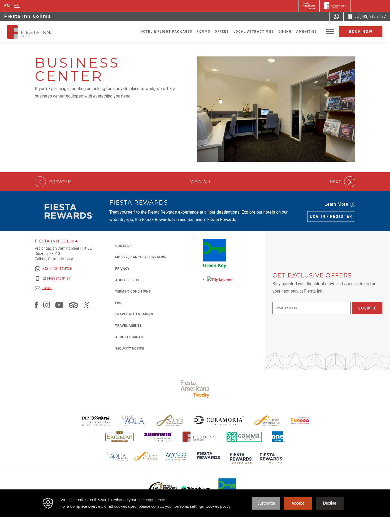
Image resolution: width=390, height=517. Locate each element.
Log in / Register (331, 216)
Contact (123, 246)
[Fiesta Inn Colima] (48, 31)
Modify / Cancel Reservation (141, 257)
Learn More (336, 204)
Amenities (306, 31)
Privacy (122, 269)
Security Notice (129, 348)
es (17, 5)
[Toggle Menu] (330, 31)
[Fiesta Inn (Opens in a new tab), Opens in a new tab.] (308, 6)
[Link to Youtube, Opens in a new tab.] (59, 304)
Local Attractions (253, 31)
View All (200, 182)
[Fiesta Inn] (335, 6)
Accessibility (127, 280)
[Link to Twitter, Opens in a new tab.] (86, 304)
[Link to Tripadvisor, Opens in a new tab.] (73, 304)
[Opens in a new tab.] (220, 279)
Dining (285, 31)
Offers (222, 31)
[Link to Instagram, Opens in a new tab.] (46, 304)
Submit (367, 308)
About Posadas (129, 337)
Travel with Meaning (134, 314)
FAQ (118, 303)
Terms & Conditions (133, 291)
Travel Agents (128, 326)
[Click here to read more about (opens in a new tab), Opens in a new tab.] (208, 459)
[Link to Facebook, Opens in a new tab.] (36, 304)
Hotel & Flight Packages (166, 31)
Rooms (203, 31)
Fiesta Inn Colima (27, 16)
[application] (195, 503)
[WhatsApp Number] (336, 16)
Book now (361, 31)
